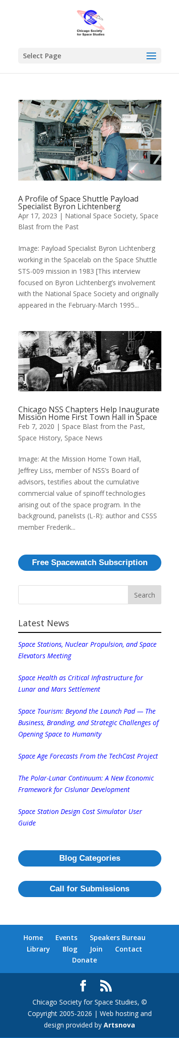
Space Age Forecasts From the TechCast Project (88, 755)
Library (38, 948)
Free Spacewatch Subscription (89, 562)
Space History (39, 437)
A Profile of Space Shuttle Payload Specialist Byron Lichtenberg (78, 202)
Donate (84, 959)
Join (96, 948)
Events (66, 937)
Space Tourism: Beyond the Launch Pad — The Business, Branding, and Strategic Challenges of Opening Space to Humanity (88, 722)
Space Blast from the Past (102, 426)
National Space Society (100, 215)
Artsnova (119, 1024)
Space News (83, 437)
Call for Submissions (89, 888)
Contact (128, 948)
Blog (70, 948)
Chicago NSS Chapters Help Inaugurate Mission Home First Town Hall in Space (88, 413)
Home (33, 937)
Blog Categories (89, 858)
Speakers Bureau (118, 937)
